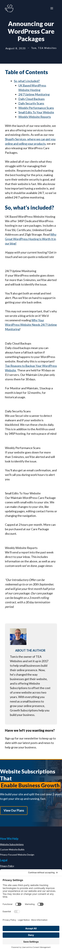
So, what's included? (27, 81)
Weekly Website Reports (34, 117)
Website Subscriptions (12, 844)
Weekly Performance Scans (36, 108)
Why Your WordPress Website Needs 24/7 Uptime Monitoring (31, 324)
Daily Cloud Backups (31, 99)
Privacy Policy (7, 865)
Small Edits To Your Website (36, 112)
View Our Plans (14, 810)
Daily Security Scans (31, 103)
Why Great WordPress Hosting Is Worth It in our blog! (30, 239)
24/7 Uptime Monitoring (34, 94)
